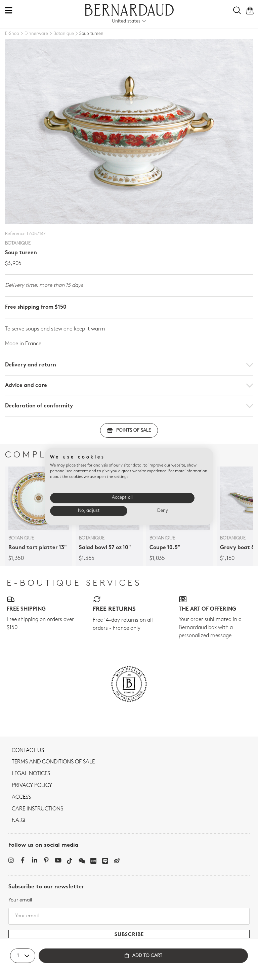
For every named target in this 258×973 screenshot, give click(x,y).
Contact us (28, 750)
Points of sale (133, 430)
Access (21, 797)
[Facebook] (23, 860)
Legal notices (31, 774)
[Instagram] (11, 860)
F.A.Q (18, 820)
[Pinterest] (46, 860)
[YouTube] (58, 860)
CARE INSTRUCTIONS (37, 809)
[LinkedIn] (34, 860)
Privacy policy (32, 785)
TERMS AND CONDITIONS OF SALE (53, 762)
